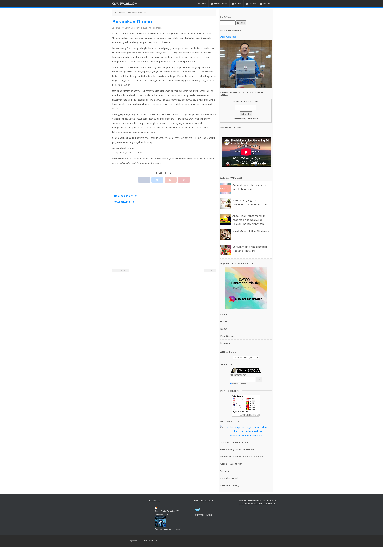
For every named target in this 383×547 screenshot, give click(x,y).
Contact (267, 3)
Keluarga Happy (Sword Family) (168, 529)
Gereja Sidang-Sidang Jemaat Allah (237, 449)
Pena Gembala (228, 36)
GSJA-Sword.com (124, 3)
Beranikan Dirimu (132, 21)
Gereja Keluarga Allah (231, 463)
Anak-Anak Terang (229, 485)
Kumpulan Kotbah (229, 478)
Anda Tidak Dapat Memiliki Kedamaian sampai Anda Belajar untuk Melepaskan (248, 220)
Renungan (125, 12)
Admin (117, 27)
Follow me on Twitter (203, 515)
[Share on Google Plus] (171, 179)
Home (203, 3)
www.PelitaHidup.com (250, 435)
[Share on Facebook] (144, 179)
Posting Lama (210, 271)
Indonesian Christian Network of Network (241, 456)
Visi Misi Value (220, 3)
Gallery (252, 3)
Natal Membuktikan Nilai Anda (251, 231)
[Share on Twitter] (157, 179)
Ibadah (237, 3)
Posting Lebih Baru (120, 271)
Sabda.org (225, 470)
